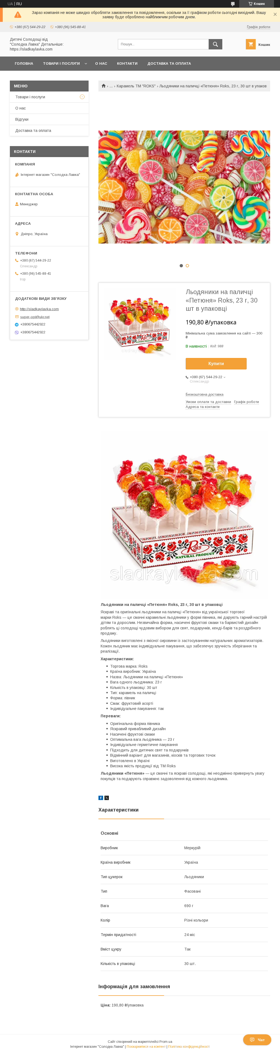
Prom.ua (165, 1042)
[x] (106, 799)
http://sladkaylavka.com (39, 309)
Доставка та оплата (169, 63)
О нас (101, 63)
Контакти (127, 63)
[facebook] (100, 799)
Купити (216, 363)
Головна (24, 63)
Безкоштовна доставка (204, 394)
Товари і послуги (61, 63)
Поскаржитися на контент (146, 1047)
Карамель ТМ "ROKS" (136, 86)
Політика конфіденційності (189, 1047)
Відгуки (21, 119)
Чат (261, 1040)
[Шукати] (215, 44)
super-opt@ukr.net (34, 317)
